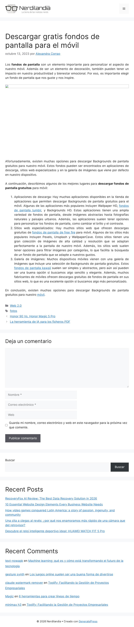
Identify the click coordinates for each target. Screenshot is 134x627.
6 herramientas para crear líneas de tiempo (49, 596)
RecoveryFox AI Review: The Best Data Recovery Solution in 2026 (51, 498)
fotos (13, 311)
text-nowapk (14, 560)
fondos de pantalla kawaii (32, 268)
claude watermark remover (24, 582)
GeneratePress (88, 621)
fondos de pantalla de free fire (53, 232)
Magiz (9, 596)
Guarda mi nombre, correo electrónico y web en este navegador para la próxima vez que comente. (68, 425)
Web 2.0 (16, 305)
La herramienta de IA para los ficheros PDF (40, 321)
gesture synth (14, 574)
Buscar (10, 460)
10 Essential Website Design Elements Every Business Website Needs (54, 504)
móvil (40, 294)
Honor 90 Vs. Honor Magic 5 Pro (32, 316)
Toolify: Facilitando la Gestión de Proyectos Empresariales (67, 604)
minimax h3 (13, 604)
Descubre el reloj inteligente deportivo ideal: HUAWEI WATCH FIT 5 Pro (55, 531)
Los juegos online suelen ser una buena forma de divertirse (71, 574)
